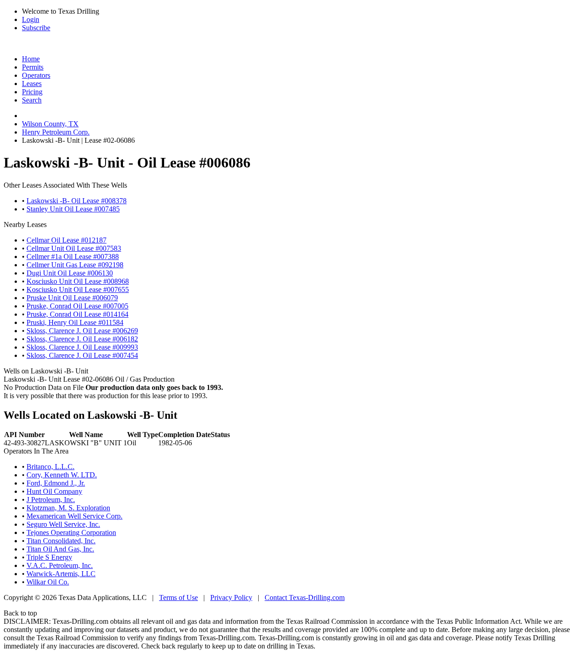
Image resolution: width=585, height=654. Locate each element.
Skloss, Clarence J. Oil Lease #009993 (82, 347)
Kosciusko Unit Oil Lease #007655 (78, 289)
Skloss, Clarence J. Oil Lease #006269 (82, 331)
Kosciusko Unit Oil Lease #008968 (78, 281)
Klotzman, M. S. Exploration (68, 508)
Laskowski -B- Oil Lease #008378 (77, 201)
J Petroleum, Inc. (51, 499)
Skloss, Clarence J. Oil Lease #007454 (82, 355)
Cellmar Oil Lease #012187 (66, 240)
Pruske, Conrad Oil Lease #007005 (77, 306)
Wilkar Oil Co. (48, 582)
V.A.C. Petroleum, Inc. (60, 565)
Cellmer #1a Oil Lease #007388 (73, 256)
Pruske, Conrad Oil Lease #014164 (77, 314)
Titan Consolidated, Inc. (61, 541)
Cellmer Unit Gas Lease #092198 (75, 265)
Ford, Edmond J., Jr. (56, 483)
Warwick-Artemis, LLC (61, 574)
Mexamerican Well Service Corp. (74, 516)
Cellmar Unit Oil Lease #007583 (74, 248)
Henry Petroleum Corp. (56, 132)
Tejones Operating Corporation (71, 532)
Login (30, 19)
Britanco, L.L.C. (50, 466)
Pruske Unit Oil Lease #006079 (72, 298)
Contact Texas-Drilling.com (305, 597)
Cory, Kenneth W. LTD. (62, 475)
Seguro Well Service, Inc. (63, 524)
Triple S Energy (49, 557)
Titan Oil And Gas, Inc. (60, 549)
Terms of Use (178, 597)
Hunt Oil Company (54, 491)
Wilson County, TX (50, 124)
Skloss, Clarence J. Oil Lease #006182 (82, 339)
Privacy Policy (231, 597)
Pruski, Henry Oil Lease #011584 (75, 322)
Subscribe (36, 28)
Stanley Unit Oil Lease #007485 (73, 209)
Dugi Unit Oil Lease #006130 (70, 273)
